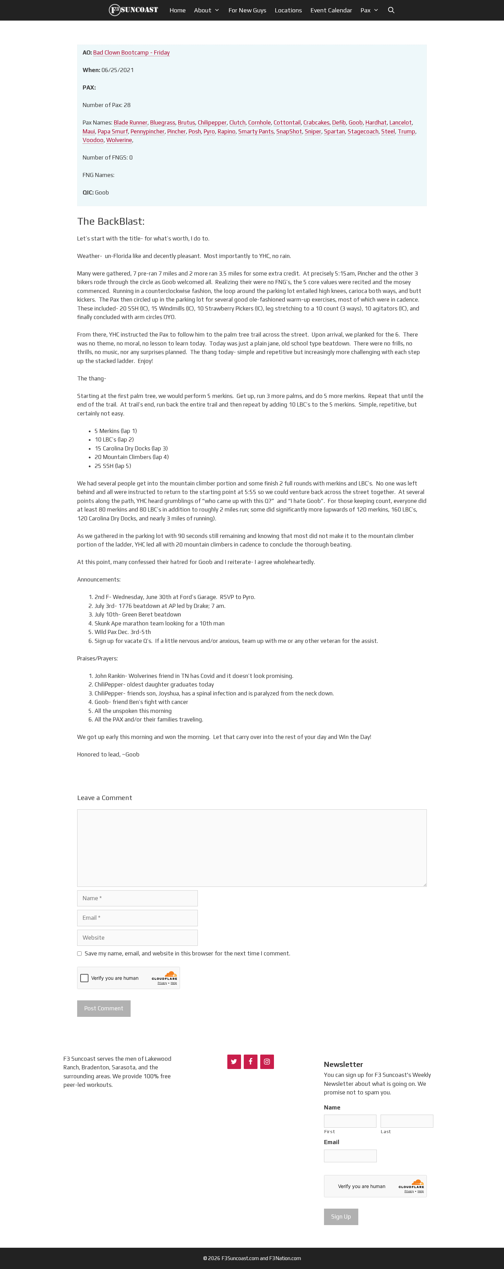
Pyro (209, 131)
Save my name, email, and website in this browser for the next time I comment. (187, 953)
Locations (288, 10)
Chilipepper (212, 122)
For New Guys (247, 10)
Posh (195, 131)
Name (332, 1107)
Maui (89, 131)
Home (177, 10)
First (329, 1131)
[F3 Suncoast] (135, 10)
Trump (406, 131)
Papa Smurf (113, 131)
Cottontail (287, 122)
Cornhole (259, 122)
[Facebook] (250, 1062)
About (203, 10)
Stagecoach (363, 131)
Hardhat (376, 122)
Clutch (237, 122)
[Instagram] (267, 1062)
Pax (365, 10)
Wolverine (119, 140)
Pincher (176, 131)
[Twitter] (234, 1062)
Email (331, 1142)
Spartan (334, 131)
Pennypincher (148, 131)
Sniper (313, 131)
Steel (388, 131)
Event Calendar (331, 10)
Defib (339, 122)
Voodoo (93, 140)
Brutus (186, 122)
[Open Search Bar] (391, 10)
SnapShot (289, 131)
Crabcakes (316, 122)
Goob (356, 122)
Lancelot (400, 122)
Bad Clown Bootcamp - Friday (131, 52)
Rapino (227, 131)
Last (386, 1131)
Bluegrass (162, 122)
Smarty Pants (256, 131)
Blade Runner (130, 122)
